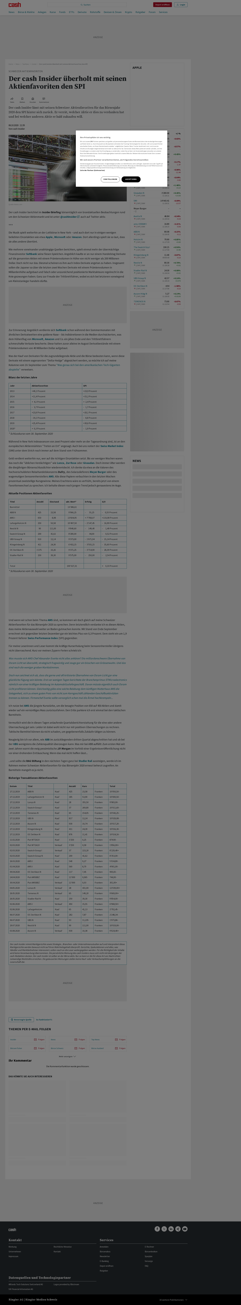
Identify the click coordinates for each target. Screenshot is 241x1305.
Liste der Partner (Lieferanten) (92, 170)
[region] (121, 158)
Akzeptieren (130, 179)
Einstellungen (110, 179)
